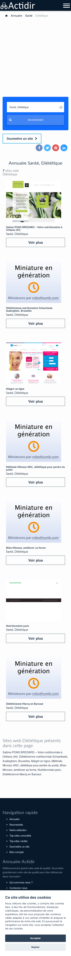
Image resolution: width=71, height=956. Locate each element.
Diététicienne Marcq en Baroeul (24, 704)
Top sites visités (18, 841)
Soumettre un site (20, 138)
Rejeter (35, 947)
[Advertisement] (35, 60)
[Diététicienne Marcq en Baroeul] (33, 678)
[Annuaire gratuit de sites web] (18, 6)
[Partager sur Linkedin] (64, 148)
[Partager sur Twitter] (48, 148)
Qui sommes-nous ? (21, 882)
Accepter (35, 938)
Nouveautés (16, 824)
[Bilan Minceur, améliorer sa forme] (33, 522)
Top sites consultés (20, 835)
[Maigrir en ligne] (33, 363)
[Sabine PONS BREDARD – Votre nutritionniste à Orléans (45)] (33, 201)
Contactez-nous (18, 888)
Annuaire (16, 16)
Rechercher (35, 120)
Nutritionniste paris (17, 626)
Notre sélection (17, 830)
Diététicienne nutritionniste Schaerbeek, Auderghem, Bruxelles (29, 309)
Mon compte (16, 852)
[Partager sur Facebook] (39, 148)
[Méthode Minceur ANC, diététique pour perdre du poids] (33, 441)
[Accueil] (6, 16)
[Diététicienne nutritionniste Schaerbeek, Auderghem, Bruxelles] (33, 282)
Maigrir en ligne (15, 389)
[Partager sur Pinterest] (56, 148)
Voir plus (35, 242)
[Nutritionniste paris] (33, 600)
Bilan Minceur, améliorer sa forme (26, 548)
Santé (28, 16)
